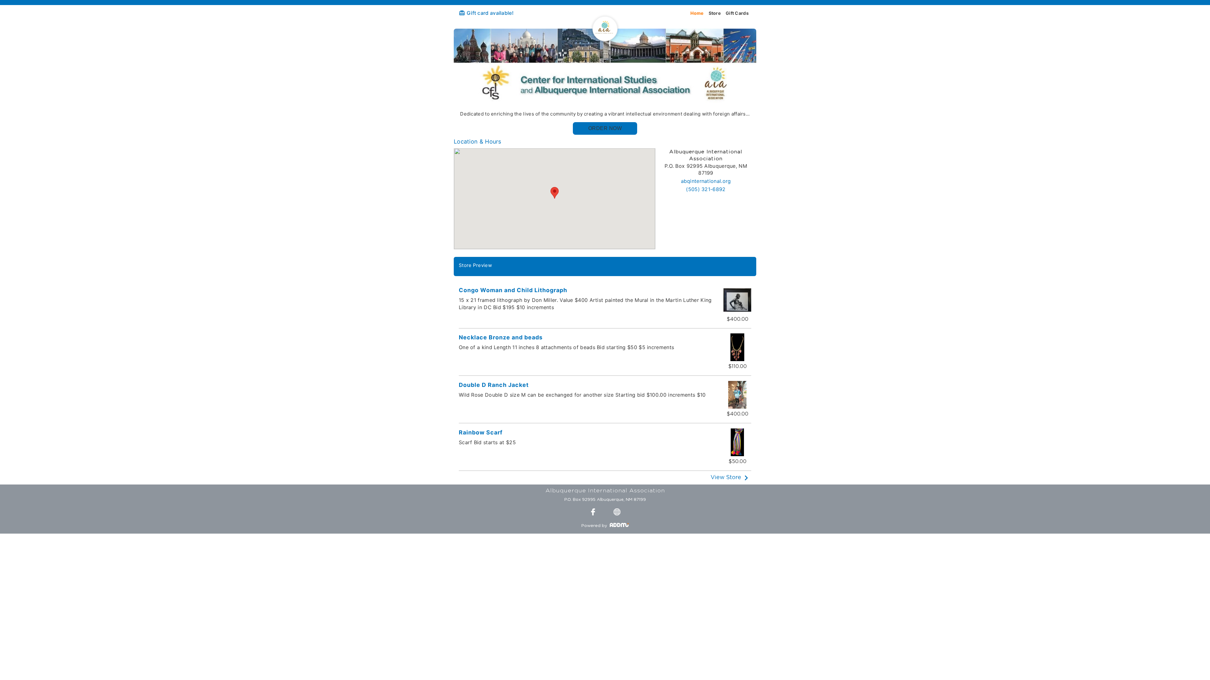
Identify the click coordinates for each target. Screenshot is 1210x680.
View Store (726, 477)
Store (715, 13)
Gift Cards (737, 13)
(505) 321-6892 (705, 189)
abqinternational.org (706, 181)
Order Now (605, 128)
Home (696, 13)
